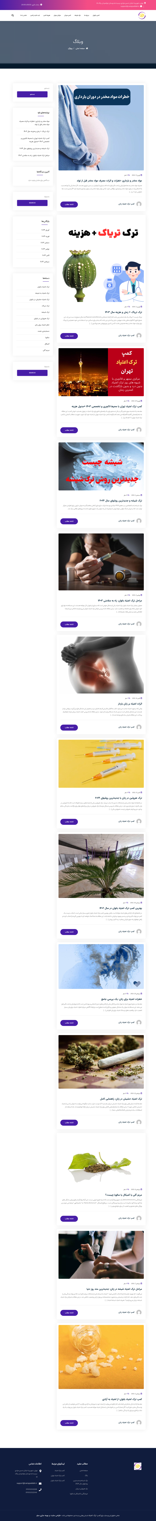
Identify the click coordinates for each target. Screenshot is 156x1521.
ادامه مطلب (69, 204)
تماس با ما (23, 15)
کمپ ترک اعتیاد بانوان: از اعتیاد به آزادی (122, 1399)
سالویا (47, 337)
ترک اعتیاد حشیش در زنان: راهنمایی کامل (121, 1099)
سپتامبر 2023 (44, 261)
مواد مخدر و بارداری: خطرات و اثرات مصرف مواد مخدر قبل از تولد (109, 180)
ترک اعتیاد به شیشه (42, 293)
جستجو (46, 88)
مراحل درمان (57, 15)
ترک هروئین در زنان (82, 1488)
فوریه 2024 (45, 236)
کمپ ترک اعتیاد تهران (58, 1475)
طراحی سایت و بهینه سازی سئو (48, 1515)
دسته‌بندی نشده (43, 331)
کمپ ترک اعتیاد (60, 1470)
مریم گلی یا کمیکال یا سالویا (79, 1493)
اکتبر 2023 (45, 255)
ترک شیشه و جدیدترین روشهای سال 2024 (121, 500)
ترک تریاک (45, 306)
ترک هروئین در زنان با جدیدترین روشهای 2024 (118, 798)
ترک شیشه (78, 15)
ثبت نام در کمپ (35, 15)
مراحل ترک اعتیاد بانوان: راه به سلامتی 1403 (120, 600)
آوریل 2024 (45, 230)
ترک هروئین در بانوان (41, 318)
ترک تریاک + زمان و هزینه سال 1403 (123, 312)
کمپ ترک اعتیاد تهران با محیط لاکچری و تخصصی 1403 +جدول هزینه (107, 406)
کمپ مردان (67, 15)
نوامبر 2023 (45, 249)
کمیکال (47, 344)
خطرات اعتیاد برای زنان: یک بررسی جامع (121, 999)
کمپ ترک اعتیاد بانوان (58, 1480)
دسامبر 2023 (45, 242)
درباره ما (86, 15)
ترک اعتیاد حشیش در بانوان (39, 299)
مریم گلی (46, 350)
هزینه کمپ (46, 15)
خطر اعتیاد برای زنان (42, 325)
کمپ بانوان (96, 15)
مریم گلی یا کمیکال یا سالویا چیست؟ (123, 1195)
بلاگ (86, 1475)
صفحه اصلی (80, 48)
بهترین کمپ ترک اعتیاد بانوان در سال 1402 (121, 908)
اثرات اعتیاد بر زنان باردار (130, 704)
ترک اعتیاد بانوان (43, 286)
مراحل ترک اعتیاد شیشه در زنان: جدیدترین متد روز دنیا (114, 1289)
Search (46, 197)
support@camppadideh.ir (27, 1483)
